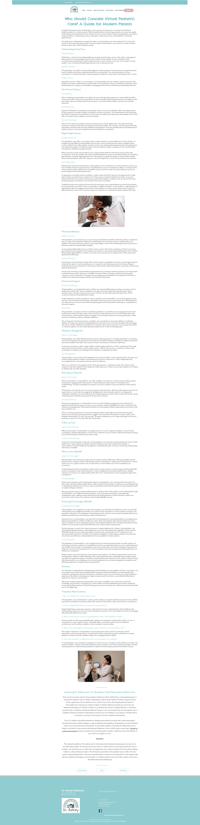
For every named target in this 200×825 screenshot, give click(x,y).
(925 (104, 804)
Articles (76, 821)
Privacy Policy (84, 821)
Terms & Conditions (96, 821)
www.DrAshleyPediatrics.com (113, 815)
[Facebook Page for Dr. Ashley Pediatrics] (100, 810)
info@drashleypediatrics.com (109, 802)
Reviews (123, 821)
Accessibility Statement (112, 821)
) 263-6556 (108, 804)
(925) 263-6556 (68, 2)
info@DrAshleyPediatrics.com (84, 2)
